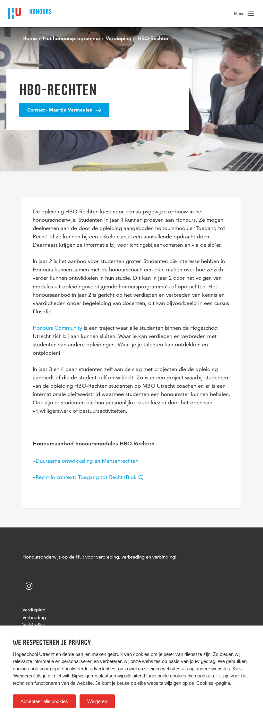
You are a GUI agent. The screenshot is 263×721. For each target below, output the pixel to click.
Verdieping (34, 610)
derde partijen (76, 654)
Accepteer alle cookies (44, 701)
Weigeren (97, 701)
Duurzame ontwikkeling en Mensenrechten (87, 461)
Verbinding (34, 625)
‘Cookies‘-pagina (212, 683)
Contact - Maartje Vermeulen (60, 110)
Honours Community (57, 328)
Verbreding (34, 617)
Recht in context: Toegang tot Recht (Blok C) (90, 477)
